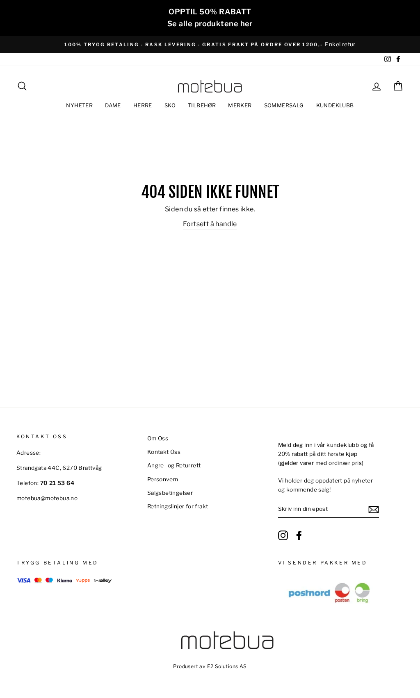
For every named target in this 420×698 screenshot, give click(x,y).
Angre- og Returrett (174, 465)
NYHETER (79, 105)
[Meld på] (373, 509)
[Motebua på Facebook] (299, 535)
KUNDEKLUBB (335, 105)
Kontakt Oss (163, 452)
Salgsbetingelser (170, 493)
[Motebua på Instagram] (283, 535)
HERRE (142, 105)
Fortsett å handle (210, 224)
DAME (113, 105)
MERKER (239, 105)
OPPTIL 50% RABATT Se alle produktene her (210, 17)
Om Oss (157, 438)
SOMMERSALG (284, 105)
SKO (170, 105)
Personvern (162, 479)
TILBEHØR (202, 105)
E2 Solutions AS (227, 666)
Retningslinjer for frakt (177, 506)
